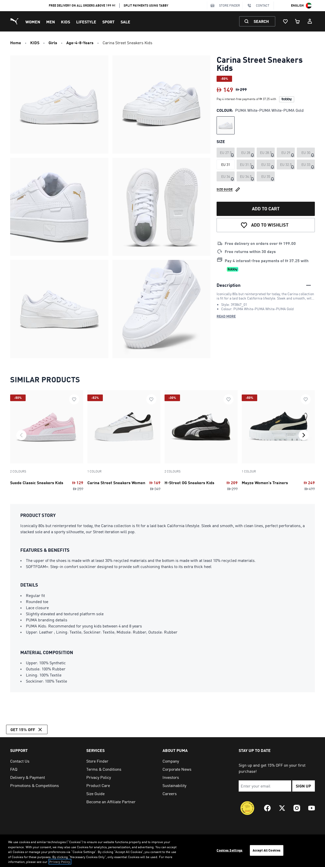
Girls (52, 42)
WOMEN (32, 21)
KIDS (65, 21)
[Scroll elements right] (304, 435)
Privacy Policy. (60, 862)
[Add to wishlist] (74, 399)
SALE (125, 21)
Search (261, 21)
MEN (50, 21)
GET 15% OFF (22, 729)
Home (15, 42)
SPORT (108, 21)
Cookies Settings (229, 850)
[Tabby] (286, 99)
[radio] (226, 125)
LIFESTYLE (86, 21)
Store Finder (229, 5)
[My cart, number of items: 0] (297, 21)
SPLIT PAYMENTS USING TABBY (146, 5)
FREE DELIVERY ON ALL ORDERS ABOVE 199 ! (82, 5)
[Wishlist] (285, 21)
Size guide (225, 189)
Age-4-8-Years (79, 42)
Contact (262, 5)
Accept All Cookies (267, 850)
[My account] (310, 21)
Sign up (303, 785)
